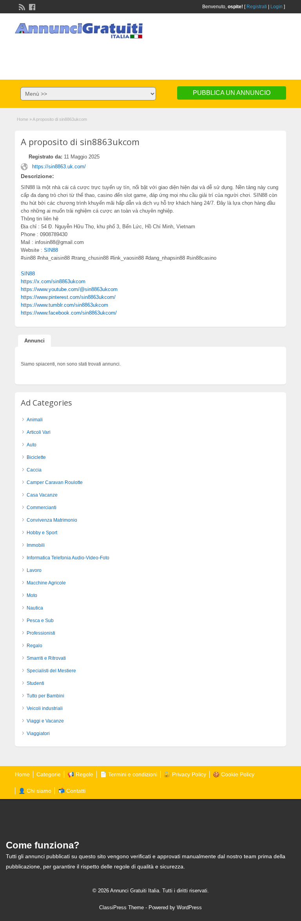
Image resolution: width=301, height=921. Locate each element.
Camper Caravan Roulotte (55, 482)
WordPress (189, 907)
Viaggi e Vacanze (45, 721)
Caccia (34, 470)
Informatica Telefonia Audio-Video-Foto (68, 558)
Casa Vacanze (42, 495)
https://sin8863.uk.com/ (59, 166)
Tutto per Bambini (45, 696)
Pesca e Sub (40, 620)
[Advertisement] (150, 56)
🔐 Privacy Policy (185, 774)
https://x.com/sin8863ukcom (53, 281)
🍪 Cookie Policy (233, 774)
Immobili (36, 545)
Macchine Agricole (46, 583)
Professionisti (41, 633)
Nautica (35, 608)
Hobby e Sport (42, 532)
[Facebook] (31, 6)
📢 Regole (80, 774)
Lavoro (34, 570)
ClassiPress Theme (121, 907)
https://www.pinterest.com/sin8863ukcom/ (68, 297)
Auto (31, 445)
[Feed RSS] (21, 6)
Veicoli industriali (45, 708)
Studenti (35, 683)
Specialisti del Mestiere (51, 670)
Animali (35, 419)
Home (22, 119)
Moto (32, 595)
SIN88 (51, 250)
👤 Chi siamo (34, 791)
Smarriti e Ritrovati (46, 658)
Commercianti (41, 507)
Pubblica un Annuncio (231, 92)
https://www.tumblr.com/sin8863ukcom (64, 305)
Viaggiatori (38, 733)
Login (276, 6)
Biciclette (36, 457)
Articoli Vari (39, 432)
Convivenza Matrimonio (52, 520)
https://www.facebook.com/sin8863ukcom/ (69, 313)
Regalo (34, 645)
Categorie (48, 774)
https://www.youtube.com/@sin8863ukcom (69, 289)
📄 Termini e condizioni (128, 774)
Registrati (257, 6)
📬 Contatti (71, 791)
